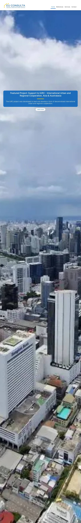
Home (53, 7)
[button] (6, 266)
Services (67, 7)
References (59, 7)
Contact (74, 7)
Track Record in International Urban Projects (40, 93)
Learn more (40, 108)
